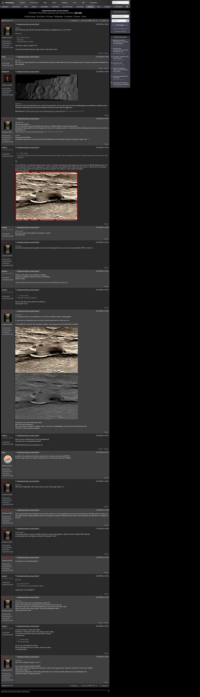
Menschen (5, 7)
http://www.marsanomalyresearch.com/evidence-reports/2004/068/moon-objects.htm (43, 282)
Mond (57, 13)
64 (92, 20)
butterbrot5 (5, 72)
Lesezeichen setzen (7, 47)
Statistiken (65, 2)
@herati (17, 28)
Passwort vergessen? (120, 28)
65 (94, 20)
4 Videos (50, 16)
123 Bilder (42, 16)
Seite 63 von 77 (6, 20)
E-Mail (80, 13)
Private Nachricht (7, 43)
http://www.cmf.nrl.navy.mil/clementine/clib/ (31, 132)
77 (100, 20)
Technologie (80, 7)
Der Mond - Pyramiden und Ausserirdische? (120, 58)
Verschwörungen (67, 7)
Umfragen (107, 7)
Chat (75, 2)
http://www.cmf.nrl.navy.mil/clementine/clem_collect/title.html (46, 111)
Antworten (69, 16)
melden (106, 53)
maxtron (4, 147)
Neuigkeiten (93, 2)
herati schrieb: (24, 153)
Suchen (77, 16)
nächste (104, 20)
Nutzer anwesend (120, 12)
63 (90, 20)
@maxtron (18, 33)
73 (96, 20)
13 (81, 20)
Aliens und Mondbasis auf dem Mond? (120, 78)
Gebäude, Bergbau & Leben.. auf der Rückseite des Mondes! (120, 70)
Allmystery (9, 3)
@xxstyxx (21, 40)
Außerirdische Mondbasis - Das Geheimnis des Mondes (121, 84)
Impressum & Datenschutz (8, 691)
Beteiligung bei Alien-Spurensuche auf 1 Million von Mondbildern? (120, 43)
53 (84, 20)
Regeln (19, 691)
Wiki (83, 2)
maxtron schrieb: (24, 37)
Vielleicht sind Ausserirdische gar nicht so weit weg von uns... (120, 51)
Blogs (45, 2)
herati (3, 57)
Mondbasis (63, 13)
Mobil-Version (26, 691)
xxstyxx (4, 24)
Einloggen (121, 25)
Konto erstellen (121, 31)
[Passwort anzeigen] (127, 21)
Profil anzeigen (6, 41)
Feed (76, 13)
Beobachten (59, 16)
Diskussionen (34, 2)
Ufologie (90, 7)
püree (3, 452)
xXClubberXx (6, 510)
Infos (84, 16)
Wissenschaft (16, 7)
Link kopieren (6, 45)
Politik (26, 7)
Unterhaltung (118, 7)
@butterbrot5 (19, 122)
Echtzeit (22, 2)
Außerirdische (51, 13)
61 (86, 20)
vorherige (74, 20)
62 (88, 20)
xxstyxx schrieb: (24, 295)
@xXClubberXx (20, 532)
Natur (98, 7)
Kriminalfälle (44, 7)
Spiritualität (55, 7)
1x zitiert (100, 53)
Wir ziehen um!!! (119, 64)
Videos (54, 2)
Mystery (34, 7)
